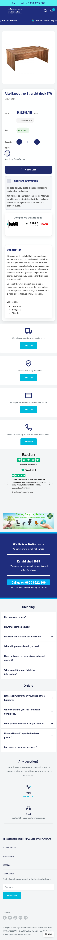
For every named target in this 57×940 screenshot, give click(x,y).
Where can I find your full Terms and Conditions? (22, 711)
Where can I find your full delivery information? (20, 671)
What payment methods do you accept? (24, 723)
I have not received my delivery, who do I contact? (24, 658)
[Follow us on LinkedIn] (26, 918)
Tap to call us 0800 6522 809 (28, 3)
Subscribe (12, 895)
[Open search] (45, 10)
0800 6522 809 (28, 796)
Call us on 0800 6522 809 (28, 582)
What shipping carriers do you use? (21, 646)
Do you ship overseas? (15, 616)
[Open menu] (4, 11)
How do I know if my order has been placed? (21, 735)
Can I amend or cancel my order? (20, 747)
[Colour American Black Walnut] (7, 153)
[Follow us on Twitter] (10, 918)
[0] (51, 10)
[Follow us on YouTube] (20, 918)
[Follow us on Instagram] (15, 918)
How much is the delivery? (17, 626)
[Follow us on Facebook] (5, 918)
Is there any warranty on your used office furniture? (24, 697)
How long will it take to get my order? (22, 636)
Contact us (28, 441)
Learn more (28, 345)
